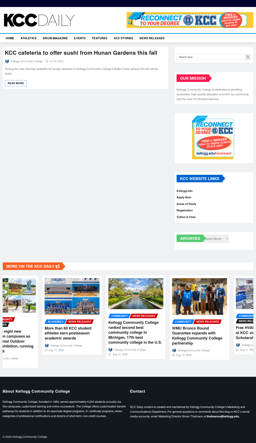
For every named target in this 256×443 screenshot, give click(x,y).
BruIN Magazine (55, 38)
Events (80, 38)
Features (99, 38)
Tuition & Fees (186, 217)
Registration (185, 210)
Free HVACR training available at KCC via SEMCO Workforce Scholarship (223, 332)
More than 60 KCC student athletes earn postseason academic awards (28, 333)
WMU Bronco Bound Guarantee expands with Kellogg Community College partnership (157, 335)
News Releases (152, 38)
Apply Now (184, 197)
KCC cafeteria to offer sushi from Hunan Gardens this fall (81, 52)
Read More (16, 83)
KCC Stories (123, 38)
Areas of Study (186, 204)
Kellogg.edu (185, 191)
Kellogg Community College (26, 61)
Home (10, 38)
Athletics (29, 38)
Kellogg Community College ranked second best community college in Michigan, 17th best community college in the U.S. (95, 332)
